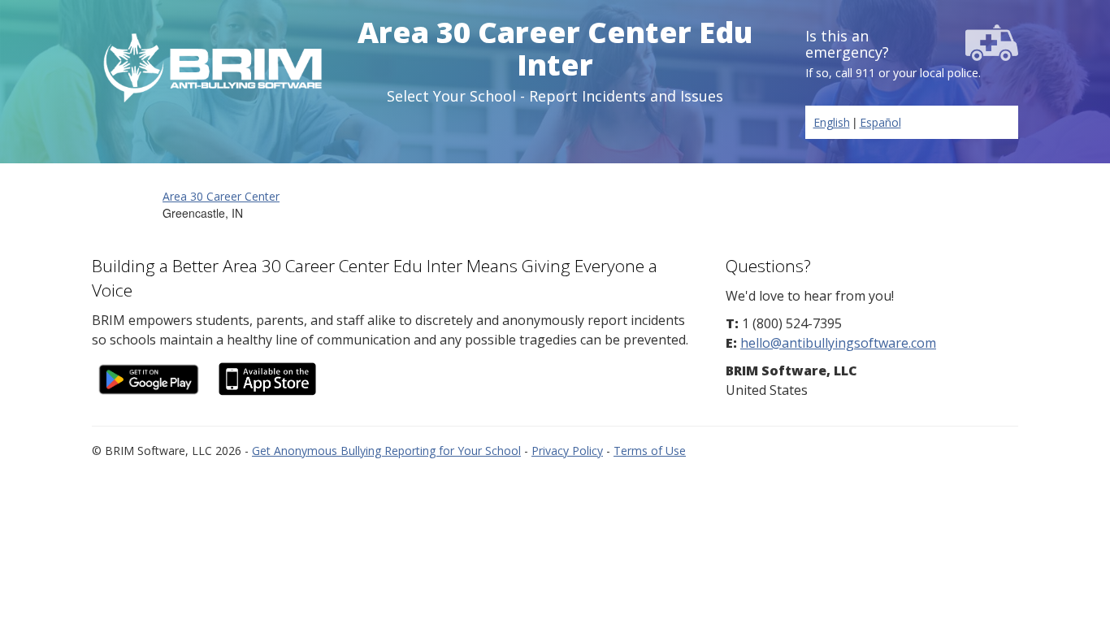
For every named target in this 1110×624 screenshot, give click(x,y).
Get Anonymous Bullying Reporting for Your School (386, 450)
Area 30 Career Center (221, 196)
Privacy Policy (567, 450)
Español (880, 122)
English (831, 122)
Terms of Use (650, 450)
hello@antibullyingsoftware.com (838, 343)
